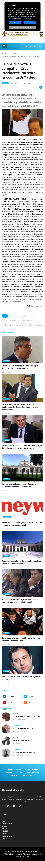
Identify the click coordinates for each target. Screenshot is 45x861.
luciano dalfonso (26, 320)
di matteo (38, 325)
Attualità (19, 770)
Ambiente (35, 772)
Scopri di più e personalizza (22, 27)
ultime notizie (8, 325)
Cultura (15, 713)
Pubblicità (5, 831)
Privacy (4, 833)
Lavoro (31, 775)
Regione (27, 83)
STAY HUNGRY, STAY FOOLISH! (26, 716)
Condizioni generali (8, 836)
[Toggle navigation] (4, 46)
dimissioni (28, 325)
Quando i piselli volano (23, 728)
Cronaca (27, 770)
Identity (7, 709)
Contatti (4, 838)
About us (5, 826)
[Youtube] (30, 46)
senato (19, 325)
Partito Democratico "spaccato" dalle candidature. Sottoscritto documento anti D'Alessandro (20, 407)
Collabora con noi (7, 823)
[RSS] (34, 46)
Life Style (16, 725)
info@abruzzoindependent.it (23, 802)
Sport (25, 775)
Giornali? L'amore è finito (24, 752)
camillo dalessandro (10, 320)
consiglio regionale (17, 316)
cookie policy (27, 19)
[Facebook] (23, 46)
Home (6, 54)
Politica (14, 54)
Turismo (10, 770)
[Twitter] (26, 46)
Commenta (6, 87)
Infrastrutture (15, 775)
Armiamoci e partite (21, 740)
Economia (7, 517)
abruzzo (30, 316)
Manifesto (5, 828)
